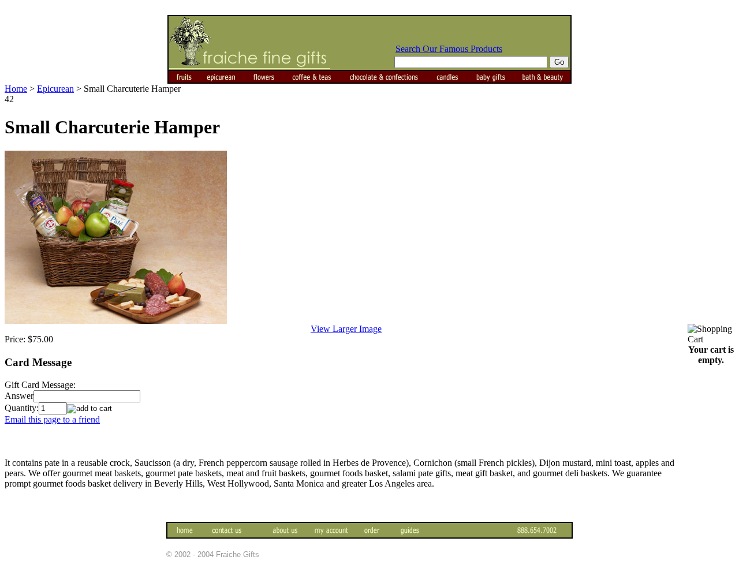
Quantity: (22, 408)
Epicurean (55, 89)
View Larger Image (346, 329)
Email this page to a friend (52, 419)
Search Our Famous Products (448, 49)
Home (16, 89)
